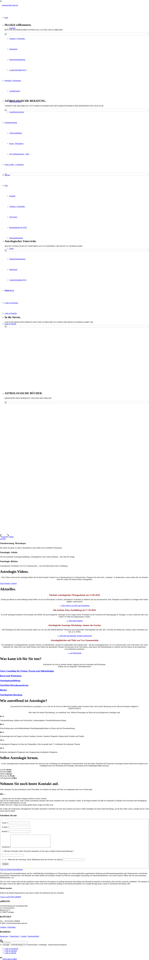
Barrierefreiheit (33, 936)
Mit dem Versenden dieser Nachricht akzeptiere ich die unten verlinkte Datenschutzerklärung (39, 851)
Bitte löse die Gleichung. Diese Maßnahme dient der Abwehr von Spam (35, 860)
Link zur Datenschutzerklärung (11, 869)
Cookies (24, 936)
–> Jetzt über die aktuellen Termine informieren (74, 636)
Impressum (4, 936)
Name (5, 823)
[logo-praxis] (9, 5)
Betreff (5, 831)
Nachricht (6, 847)
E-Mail (5, 827)
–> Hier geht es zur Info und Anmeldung (75, 606)
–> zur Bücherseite (74, 653)
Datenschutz (14, 936)
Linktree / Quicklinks (8, 927)
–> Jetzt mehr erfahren (74, 621)
